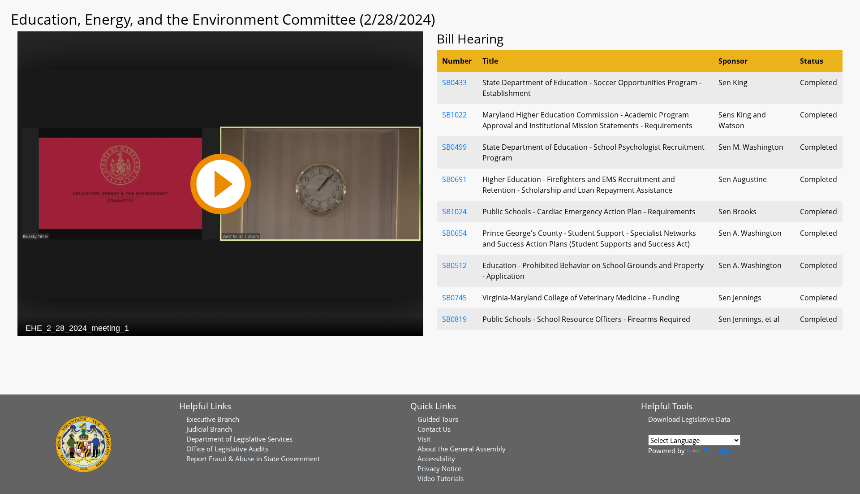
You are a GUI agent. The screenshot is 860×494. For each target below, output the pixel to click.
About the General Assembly (461, 448)
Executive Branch (212, 419)
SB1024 (454, 212)
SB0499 (454, 147)
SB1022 (454, 115)
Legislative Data (706, 419)
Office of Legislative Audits (227, 448)
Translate (717, 450)
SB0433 (454, 82)
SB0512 (454, 265)
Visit (423, 438)
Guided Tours (437, 419)
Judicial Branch (209, 429)
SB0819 (454, 319)
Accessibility (436, 458)
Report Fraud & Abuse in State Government (253, 458)
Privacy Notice (439, 468)
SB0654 (454, 233)
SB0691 (454, 179)
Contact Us (434, 429)
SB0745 (454, 298)
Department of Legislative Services (239, 438)
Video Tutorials (440, 478)
